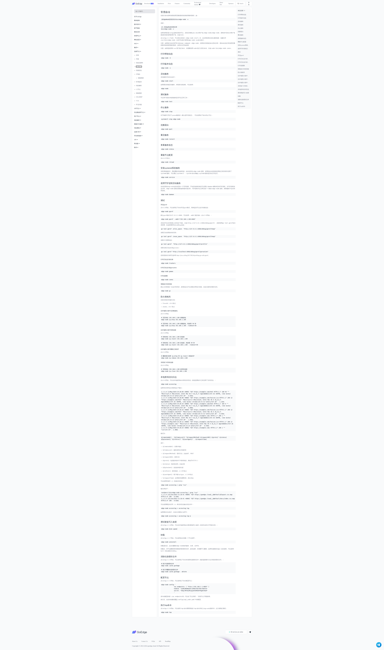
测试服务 (240, 25)
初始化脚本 (139, 63)
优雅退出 (240, 31)
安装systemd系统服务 (243, 45)
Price (169, 3)
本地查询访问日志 (243, 89)
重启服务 (240, 35)
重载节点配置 (242, 42)
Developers (212, 3)
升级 (137, 59)
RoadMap (167, 641)
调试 (239, 52)
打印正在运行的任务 (243, 59)
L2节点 (138, 89)
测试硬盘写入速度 (243, 93)
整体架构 (137, 20)
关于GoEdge (138, 16)
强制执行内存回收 (243, 69)
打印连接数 (241, 65)
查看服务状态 (242, 38)
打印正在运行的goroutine (243, 62)
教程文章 (137, 32)
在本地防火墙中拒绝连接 (243, 79)
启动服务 (240, 21)
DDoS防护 (139, 97)
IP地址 (138, 74)
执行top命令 (241, 106)
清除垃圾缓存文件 (243, 99)
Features (177, 3)
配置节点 (240, 103)
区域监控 (139, 82)
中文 (249, 3)
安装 (137, 55)
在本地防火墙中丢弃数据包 (243, 76)
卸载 (239, 96)
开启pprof (241, 55)
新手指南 (137, 28)
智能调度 (141, 78)
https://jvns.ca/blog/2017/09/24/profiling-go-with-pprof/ (192, 255)
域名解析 (139, 85)
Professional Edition (197, 3)
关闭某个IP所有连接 (243, 86)
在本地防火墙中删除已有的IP (243, 82)
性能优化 (139, 70)
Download (147, 3)
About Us (134, 641)
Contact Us (144, 641)
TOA (137, 101)
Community (187, 3)
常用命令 (139, 66)
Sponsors (231, 3)
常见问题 (139, 104)
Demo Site (221, 3)
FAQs (153, 641)
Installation (161, 3)
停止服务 (240, 28)
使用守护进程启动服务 (243, 48)
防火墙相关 (241, 72)
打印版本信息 (242, 18)
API (160, 641)
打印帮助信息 (242, 14)
